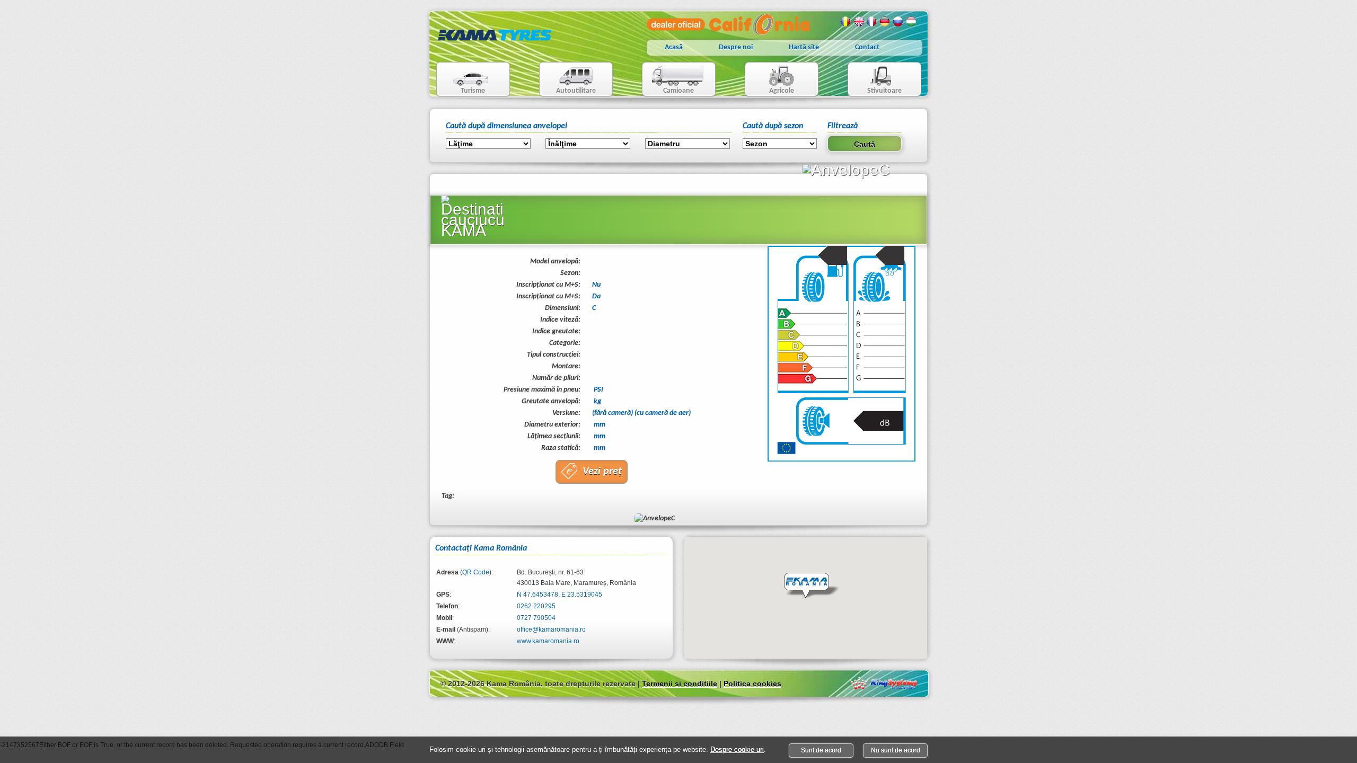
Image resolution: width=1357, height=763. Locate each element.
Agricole (769, 80)
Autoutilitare (568, 80)
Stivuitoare (875, 80)
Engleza (858, 21)
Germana (885, 21)
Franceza (872, 21)
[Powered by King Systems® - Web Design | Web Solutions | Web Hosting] (884, 683)
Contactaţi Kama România (481, 548)
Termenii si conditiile (679, 683)
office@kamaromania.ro (551, 629)
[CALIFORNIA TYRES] (728, 33)
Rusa (898, 21)
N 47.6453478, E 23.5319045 (559, 594)
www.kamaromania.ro (548, 641)
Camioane (668, 80)
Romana (845, 21)
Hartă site (804, 47)
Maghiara (911, 21)
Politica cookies (752, 683)
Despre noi (736, 47)
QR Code (475, 572)
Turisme (461, 80)
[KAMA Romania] (494, 48)
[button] (811, 586)
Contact (867, 47)
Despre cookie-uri (737, 749)
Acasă (674, 47)
